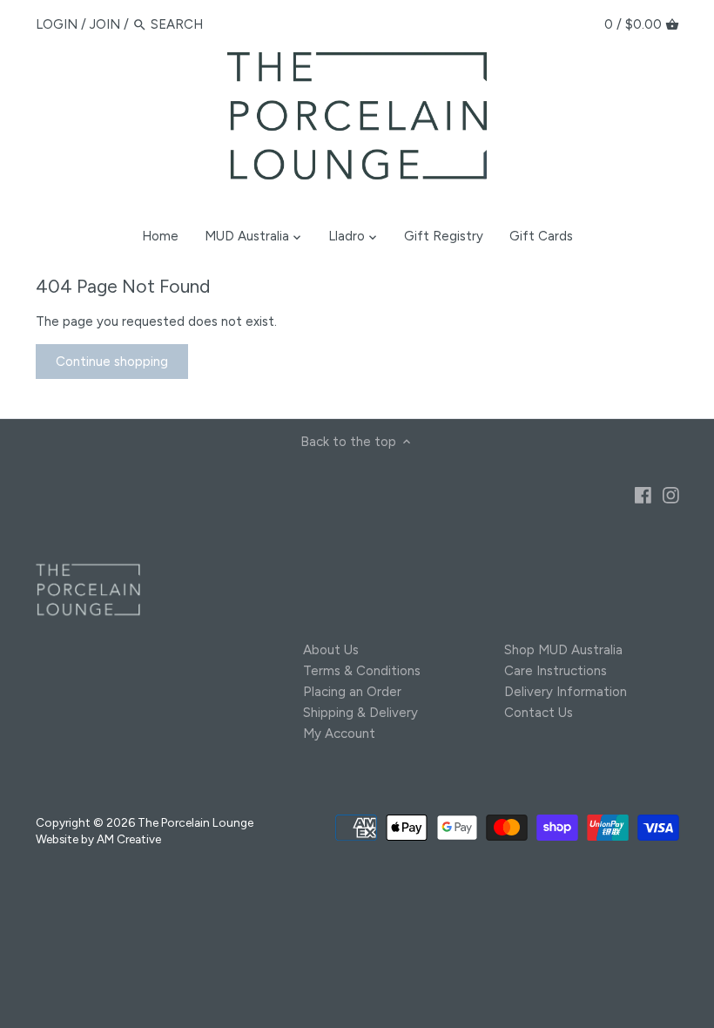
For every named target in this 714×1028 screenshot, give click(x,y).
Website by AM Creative (98, 839)
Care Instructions (555, 671)
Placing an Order (352, 692)
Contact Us (538, 712)
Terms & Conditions (362, 671)
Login (56, 24)
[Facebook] (643, 494)
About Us (331, 650)
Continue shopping (112, 361)
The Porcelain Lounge (195, 822)
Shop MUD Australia (563, 650)
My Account (339, 733)
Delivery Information (565, 692)
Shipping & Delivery (360, 712)
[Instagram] (671, 494)
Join (105, 24)
